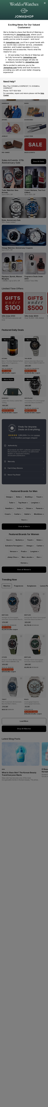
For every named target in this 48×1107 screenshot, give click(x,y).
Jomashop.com (23, 34)
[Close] (44, 3)
